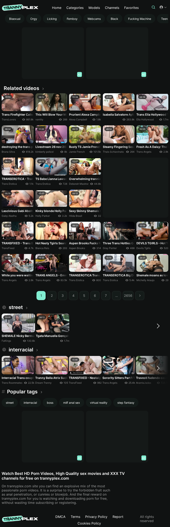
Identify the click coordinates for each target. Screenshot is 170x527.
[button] (153, 8)
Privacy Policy (96, 517)
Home (56, 8)
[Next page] (139, 295)
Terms (75, 517)
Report (118, 517)
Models (94, 8)
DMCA (60, 517)
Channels (112, 8)
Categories (75, 8)
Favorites (131, 8)
